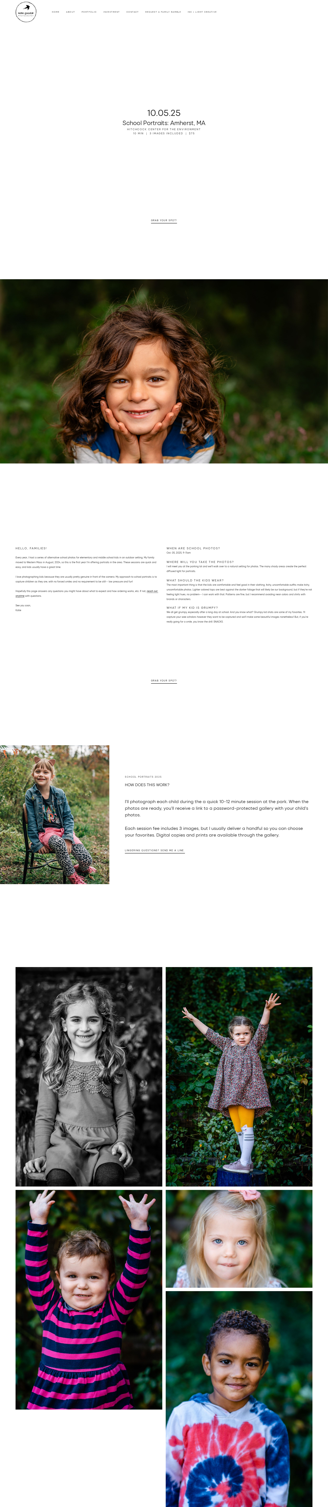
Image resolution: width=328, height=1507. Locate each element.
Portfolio (89, 11)
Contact (132, 11)
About (70, 11)
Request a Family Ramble (163, 11)
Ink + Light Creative (202, 11)
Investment (111, 11)
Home (56, 11)
